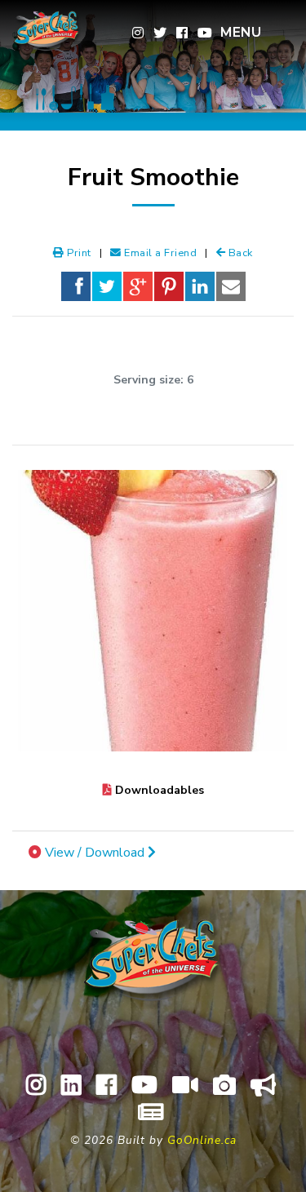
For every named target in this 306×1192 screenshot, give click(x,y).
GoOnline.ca (202, 1140)
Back (239, 253)
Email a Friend (159, 253)
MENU (240, 32)
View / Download (96, 853)
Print (77, 253)
